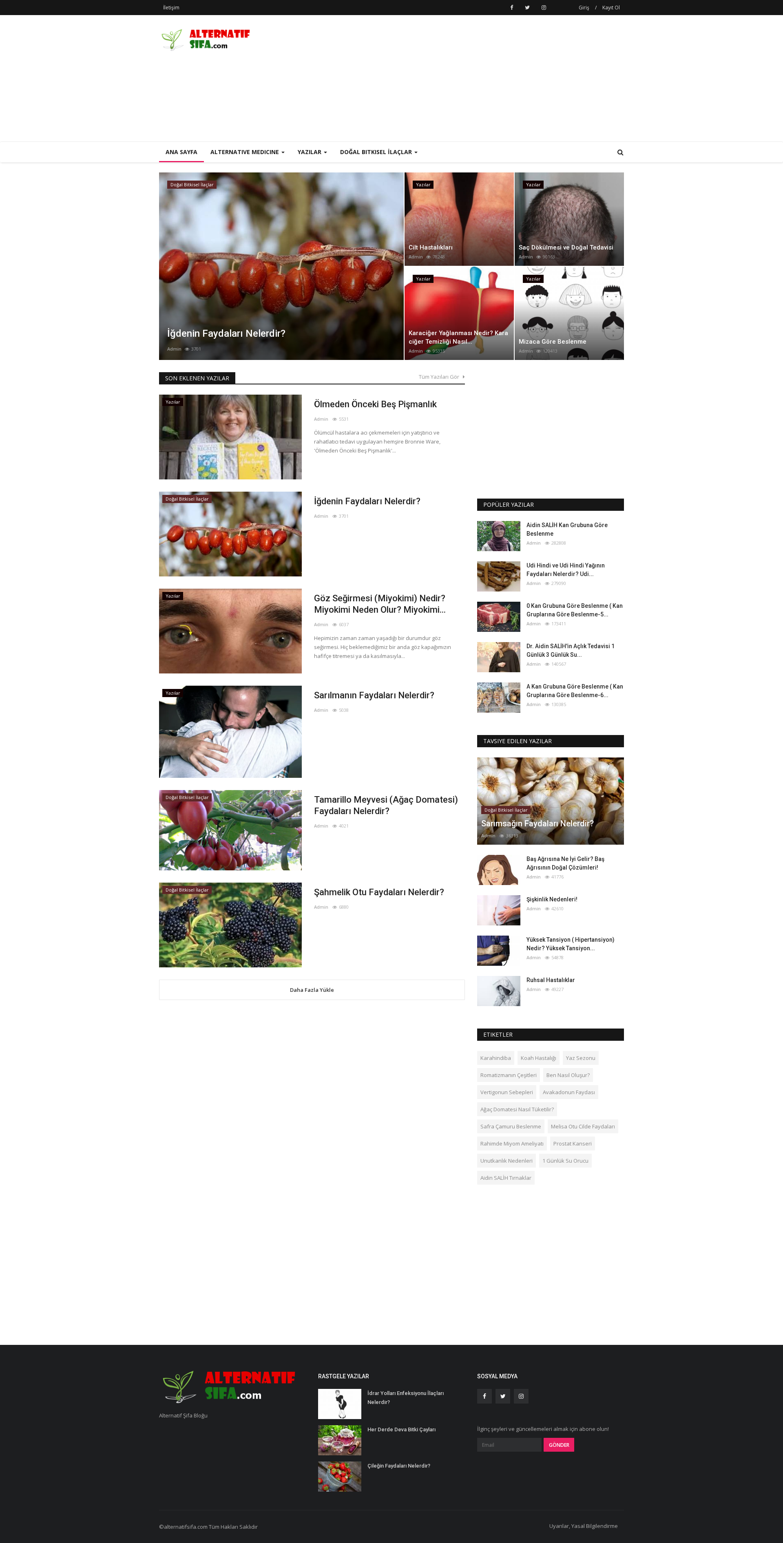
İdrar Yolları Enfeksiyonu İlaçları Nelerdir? (405, 1397)
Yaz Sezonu (580, 1058)
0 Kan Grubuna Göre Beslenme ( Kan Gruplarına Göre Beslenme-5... (574, 610)
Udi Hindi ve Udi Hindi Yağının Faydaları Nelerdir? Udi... (565, 569)
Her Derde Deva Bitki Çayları (401, 1429)
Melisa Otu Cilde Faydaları (583, 1126)
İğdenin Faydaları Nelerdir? (367, 501)
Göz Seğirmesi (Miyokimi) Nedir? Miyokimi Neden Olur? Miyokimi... (380, 604)
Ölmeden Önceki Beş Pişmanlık (375, 404)
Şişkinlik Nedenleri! (551, 899)
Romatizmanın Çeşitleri (508, 1075)
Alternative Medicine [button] (245, 152)
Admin (174, 349)
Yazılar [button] (310, 152)
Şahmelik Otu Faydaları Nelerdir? (379, 892)
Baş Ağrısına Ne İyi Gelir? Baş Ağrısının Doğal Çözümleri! (565, 863)
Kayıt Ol (611, 7)
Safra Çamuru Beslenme (510, 1126)
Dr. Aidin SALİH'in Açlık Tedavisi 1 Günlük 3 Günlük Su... (570, 650)
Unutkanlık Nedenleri (506, 1160)
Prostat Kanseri (572, 1143)
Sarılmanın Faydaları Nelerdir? (374, 695)
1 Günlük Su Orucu (565, 1160)
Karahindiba (495, 1058)
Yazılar (177, 184)
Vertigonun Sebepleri (506, 1092)
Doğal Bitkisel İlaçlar (187, 499)
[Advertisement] (475, 78)
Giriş (584, 7)
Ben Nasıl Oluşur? (568, 1075)
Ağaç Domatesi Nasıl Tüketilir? (517, 1109)
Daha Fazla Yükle (312, 989)
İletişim (171, 7)
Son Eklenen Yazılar (197, 378)
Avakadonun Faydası (569, 1092)
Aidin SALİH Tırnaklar (505, 1177)
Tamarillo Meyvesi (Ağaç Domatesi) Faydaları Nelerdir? (386, 805)
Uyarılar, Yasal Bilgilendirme (583, 1526)
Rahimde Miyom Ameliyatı (512, 1143)
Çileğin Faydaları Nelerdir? (398, 1466)
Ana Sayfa (181, 152)
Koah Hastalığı (538, 1058)
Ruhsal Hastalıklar (550, 980)
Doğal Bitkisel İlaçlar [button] (377, 152)
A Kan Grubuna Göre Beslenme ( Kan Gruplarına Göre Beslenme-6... (574, 690)
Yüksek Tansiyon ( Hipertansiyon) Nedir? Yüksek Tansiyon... (570, 943)
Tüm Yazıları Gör (441, 376)
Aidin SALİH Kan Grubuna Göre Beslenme (567, 529)
